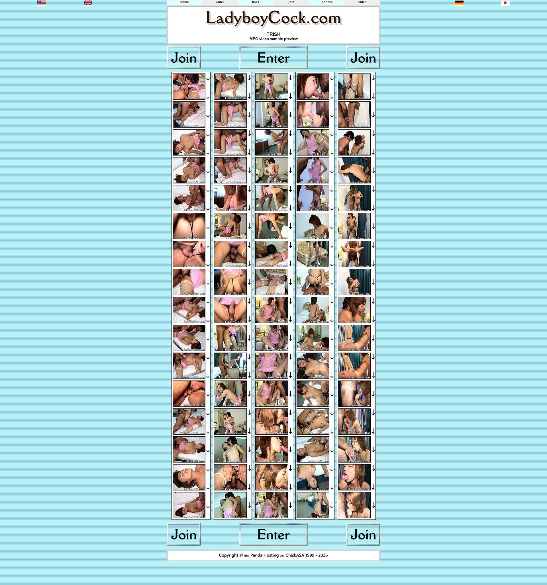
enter (220, 2)
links (255, 2)
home (184, 2)
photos (327, 2)
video (362, 2)
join (291, 2)
